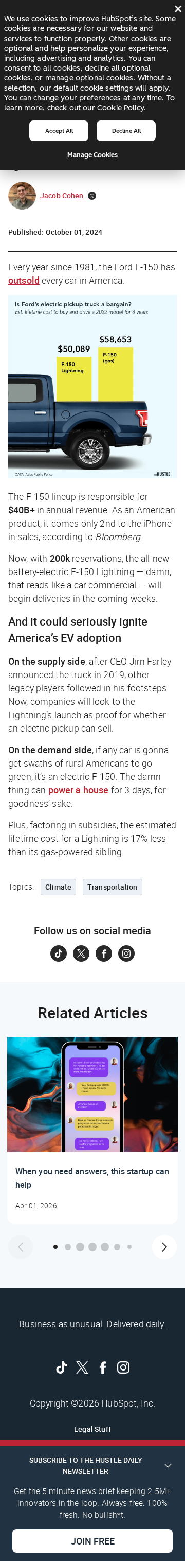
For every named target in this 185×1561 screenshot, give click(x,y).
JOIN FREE (93, 1541)
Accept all (59, 130)
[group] (92, 1130)
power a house (78, 790)
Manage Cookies (92, 155)
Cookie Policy (120, 107)
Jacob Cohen (62, 195)
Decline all (126, 130)
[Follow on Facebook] (104, 953)
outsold (24, 280)
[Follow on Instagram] (126, 953)
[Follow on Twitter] (81, 953)
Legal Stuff (92, 1429)
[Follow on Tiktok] (58, 953)
